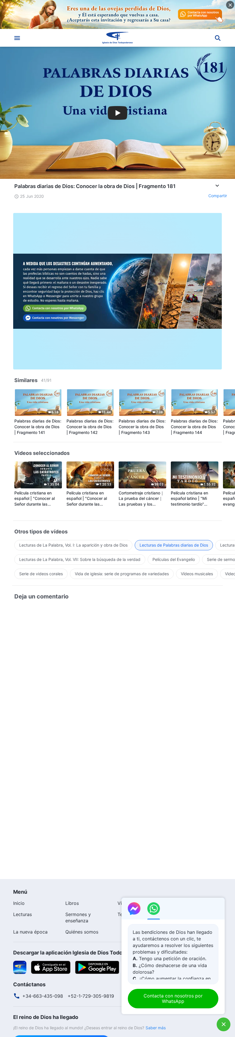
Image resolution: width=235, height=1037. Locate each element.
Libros (72, 903)
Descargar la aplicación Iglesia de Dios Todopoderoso (79, 953)
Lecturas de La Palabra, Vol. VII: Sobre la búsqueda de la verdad (79, 559)
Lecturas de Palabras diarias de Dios (174, 545)
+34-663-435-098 (42, 996)
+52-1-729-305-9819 (91, 996)
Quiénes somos (81, 932)
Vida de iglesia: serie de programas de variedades (122, 573)
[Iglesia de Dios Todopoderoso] (117, 38)
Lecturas (22, 914)
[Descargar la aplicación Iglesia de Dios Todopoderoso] (19, 967)
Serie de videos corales (41, 573)
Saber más (156, 1027)
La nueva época (30, 932)
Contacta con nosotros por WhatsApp (173, 998)
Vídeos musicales (197, 573)
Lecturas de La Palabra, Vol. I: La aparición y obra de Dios (73, 545)
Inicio (19, 903)
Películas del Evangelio (173, 559)
